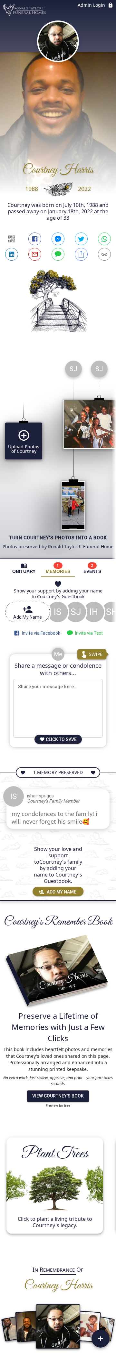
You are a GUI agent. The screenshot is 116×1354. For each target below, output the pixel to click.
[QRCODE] (11, 238)
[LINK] (104, 254)
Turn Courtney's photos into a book (58, 537)
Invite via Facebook (40, 633)
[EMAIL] (34, 254)
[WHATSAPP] (104, 238)
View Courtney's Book (58, 1095)
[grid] (58, 457)
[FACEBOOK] (34, 238)
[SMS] (58, 254)
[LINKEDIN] (11, 254)
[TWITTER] (81, 238)
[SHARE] (81, 254)
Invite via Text (88, 633)
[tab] (24, 568)
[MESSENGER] (58, 238)
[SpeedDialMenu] (101, 1339)
